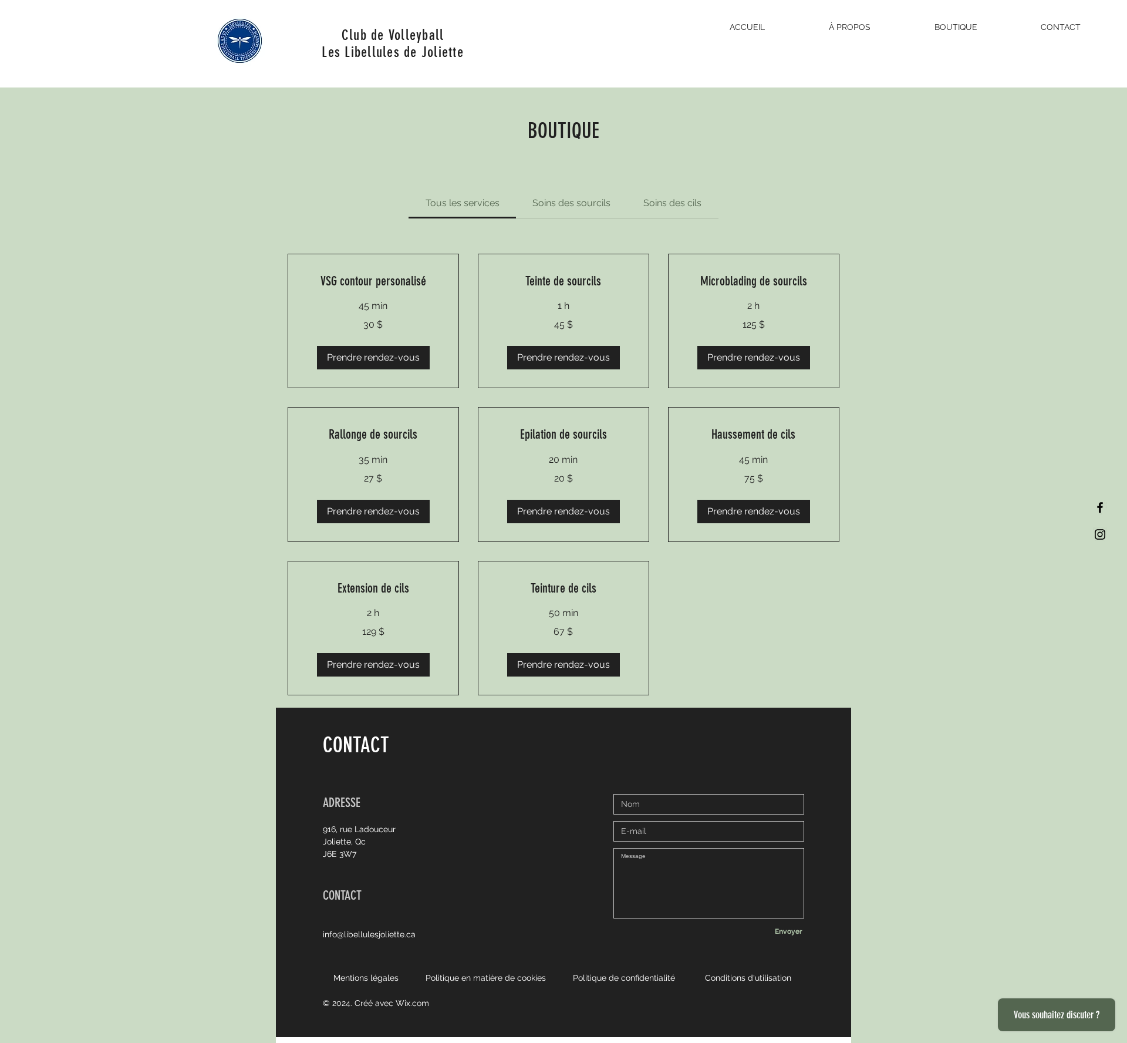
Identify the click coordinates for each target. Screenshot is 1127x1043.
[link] (463, 202)
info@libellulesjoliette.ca (369, 934)
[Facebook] (1100, 507)
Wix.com (412, 1003)
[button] (373, 357)
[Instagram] (1100, 534)
